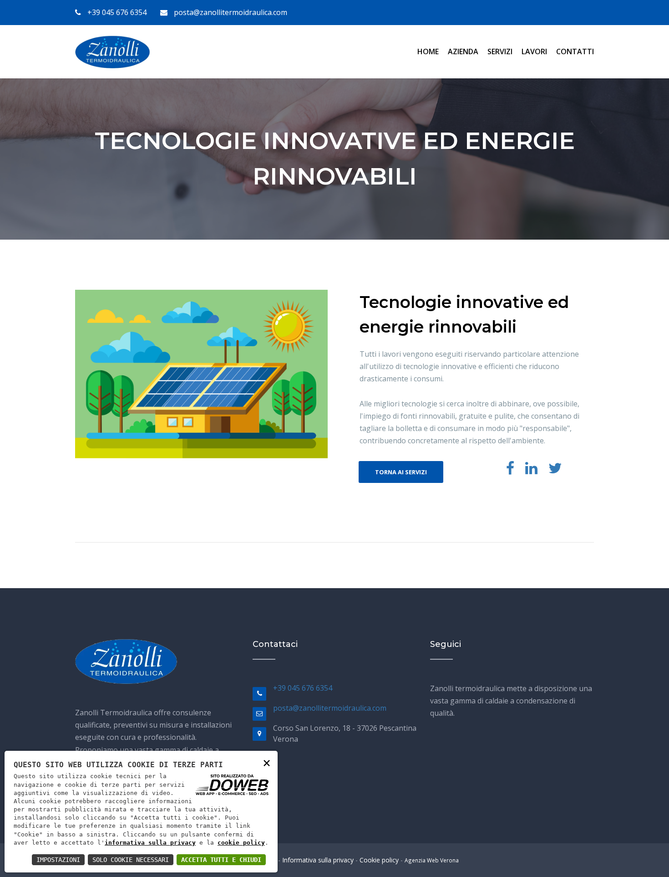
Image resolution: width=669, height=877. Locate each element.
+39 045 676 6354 (116, 12)
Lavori (534, 51)
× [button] (267, 762)
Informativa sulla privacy (318, 860)
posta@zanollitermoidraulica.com (229, 12)
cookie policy (241, 842)
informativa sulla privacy (150, 842)
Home (428, 51)
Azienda (463, 51)
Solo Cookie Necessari (130, 859)
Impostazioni (58, 859)
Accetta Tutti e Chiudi (221, 859)
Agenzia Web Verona (432, 860)
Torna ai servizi (401, 472)
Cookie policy (379, 860)
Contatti (575, 51)
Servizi (499, 51)
